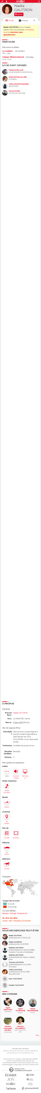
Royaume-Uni (22, 913)
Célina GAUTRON (15, 970)
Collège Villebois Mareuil (13, 57)
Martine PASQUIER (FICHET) (8, 1028)
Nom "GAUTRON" (15, 979)
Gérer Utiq (35, 1062)
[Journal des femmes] (11, 1075)
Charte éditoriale (26, 1059)
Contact (9, 1061)
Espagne (5, 913)
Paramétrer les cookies (24, 1062)
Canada (5, 921)
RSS (24, 1061)
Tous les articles (17, 1061)
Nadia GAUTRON (15, 936)
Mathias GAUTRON (16, 948)
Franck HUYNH (14, 91)
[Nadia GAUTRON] (7, 9)
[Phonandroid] (30, 1088)
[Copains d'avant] (11, 1083)
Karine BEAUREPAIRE (32, 1010)
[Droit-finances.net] (30, 1079)
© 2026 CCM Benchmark (30, 1064)
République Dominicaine (22, 921)
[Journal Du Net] (11, 1079)
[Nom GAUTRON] (5, 979)
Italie (10, 921)
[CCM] (30, 1075)
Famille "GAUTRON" (16, 985)
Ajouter (19, 14)
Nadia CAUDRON (15, 942)
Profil (11, 21)
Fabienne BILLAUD (16, 70)
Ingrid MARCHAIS (8, 1009)
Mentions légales (7, 1064)
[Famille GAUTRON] (5, 985)
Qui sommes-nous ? (9, 1059)
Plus (37, 1035)
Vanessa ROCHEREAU (20, 1027)
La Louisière (7, 51)
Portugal (13, 913)
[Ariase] (11, 1088)
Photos (25, 21)
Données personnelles (9, 1062)
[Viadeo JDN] (30, 1084)
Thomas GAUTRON (16, 962)
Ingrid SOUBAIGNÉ (20, 1010)
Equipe (18, 1059)
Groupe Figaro (18, 1064)
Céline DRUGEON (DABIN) (19, 84)
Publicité (35, 1059)
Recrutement (30, 1061)
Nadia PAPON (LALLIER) (18, 77)
